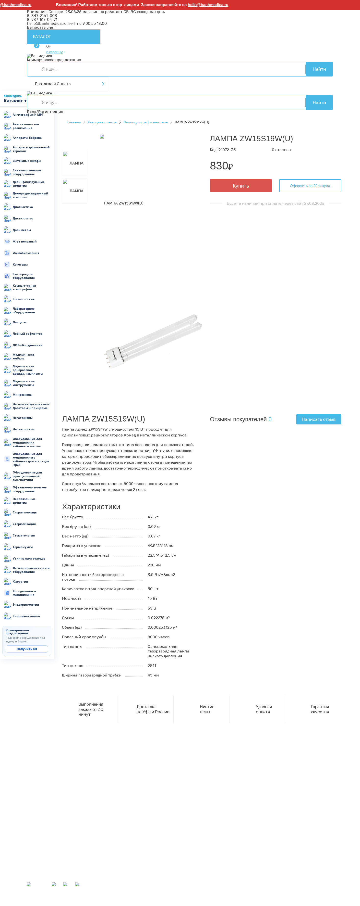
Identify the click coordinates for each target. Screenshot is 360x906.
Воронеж (181, 895)
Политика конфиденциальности (57, 794)
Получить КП (27, 649)
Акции (33, 851)
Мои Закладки (40, 876)
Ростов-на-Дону (263, 899)
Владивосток (166, 899)
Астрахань (278, 895)
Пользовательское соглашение (56, 798)
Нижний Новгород (64, 899)
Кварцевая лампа (102, 122)
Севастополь (253, 895)
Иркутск (188, 899)
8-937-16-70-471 (42, 758)
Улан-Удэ (270, 903)
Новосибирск (233, 899)
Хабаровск (142, 899)
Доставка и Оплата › (46, 770)
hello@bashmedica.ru (200, 5)
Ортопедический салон (49, 835)
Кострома (36, 899)
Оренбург (215, 903)
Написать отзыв (319, 419)
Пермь (233, 895)
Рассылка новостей (45, 880)
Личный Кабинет (43, 868)
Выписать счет (41, 27)
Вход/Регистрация (45, 111)
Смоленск (120, 899)
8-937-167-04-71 (42, 19)
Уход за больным (43, 831)
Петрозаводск (96, 899)
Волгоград (37, 903)
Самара (108, 903)
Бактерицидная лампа (48, 827)
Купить (241, 186)
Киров (198, 895)
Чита (138, 903)
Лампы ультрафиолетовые (145, 122)
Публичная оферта (45, 802)
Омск (94, 903)
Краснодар (208, 899)
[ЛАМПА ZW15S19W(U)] (121, 203)
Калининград (175, 903)
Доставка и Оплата (53, 83)
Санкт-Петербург (242, 903)
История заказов (43, 872)
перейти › (95, 774)
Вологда (153, 903)
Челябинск (316, 899)
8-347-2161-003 (42, 15)
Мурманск (215, 895)
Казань (55, 903)
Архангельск (159, 895)
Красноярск (75, 903)
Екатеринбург (303, 895)
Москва (197, 903)
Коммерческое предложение (54, 59)
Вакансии (36, 806)
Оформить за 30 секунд (310, 186)
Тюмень (124, 903)
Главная (74, 122)
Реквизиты (37, 791)
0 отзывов (281, 150)
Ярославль (291, 903)
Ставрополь (292, 899)
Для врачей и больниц (48, 823)
